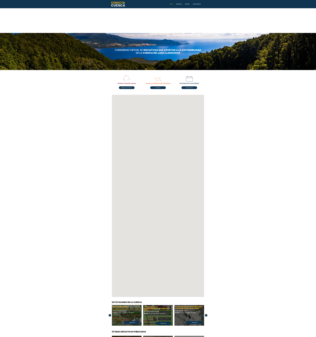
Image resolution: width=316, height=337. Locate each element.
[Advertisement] (158, 20)
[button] (127, 87)
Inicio (171, 4)
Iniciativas (179, 4)
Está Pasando (197, 4)
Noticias (187, 4)
